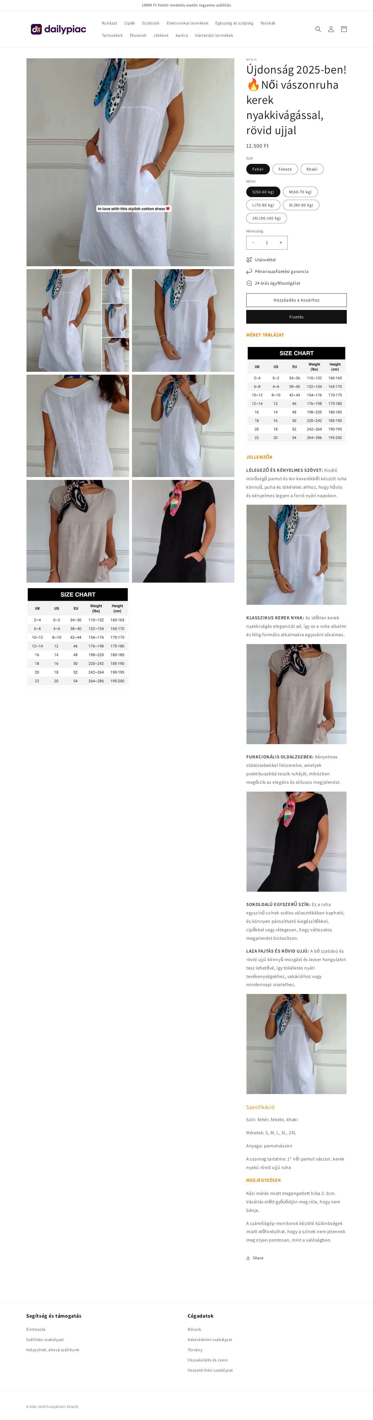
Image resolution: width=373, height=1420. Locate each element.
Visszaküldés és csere (208, 1360)
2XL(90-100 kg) (266, 218)
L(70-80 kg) (263, 205)
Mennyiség (255, 231)
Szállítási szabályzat (45, 1339)
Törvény (195, 1349)
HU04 (42, 1407)
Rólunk (194, 1329)
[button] (318, 29)
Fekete (285, 169)
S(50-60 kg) (263, 191)
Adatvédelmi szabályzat (210, 1339)
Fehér (258, 169)
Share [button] (258, 1258)
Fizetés (296, 317)
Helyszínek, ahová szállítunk (53, 1349)
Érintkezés (36, 1329)
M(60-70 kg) (300, 191)
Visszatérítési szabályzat (210, 1370)
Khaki (312, 169)
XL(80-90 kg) (301, 205)
